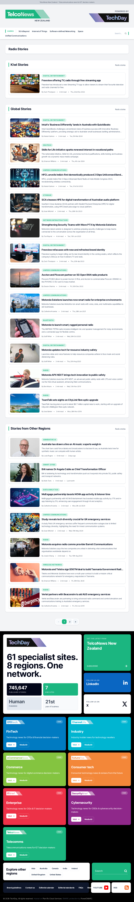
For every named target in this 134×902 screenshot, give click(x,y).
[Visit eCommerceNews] (20, 758)
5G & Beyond (24, 31)
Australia (43, 868)
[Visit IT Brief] (20, 793)
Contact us (30, 888)
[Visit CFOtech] (20, 722)
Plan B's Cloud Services (52, 898)
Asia (33, 868)
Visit (10, 745)
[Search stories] (126, 871)
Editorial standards (66, 888)
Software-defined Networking (62, 31)
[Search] (125, 33)
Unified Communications (15, 36)
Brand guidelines (14, 888)
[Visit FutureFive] (85, 758)
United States (55, 874)
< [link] (58, 621)
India (65, 868)
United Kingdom (38, 874)
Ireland (75, 868)
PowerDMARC (86, 898)
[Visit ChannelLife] (85, 722)
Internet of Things (39, 31)
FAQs (81, 888)
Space (80, 31)
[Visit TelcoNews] (20, 832)
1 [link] (64, 622)
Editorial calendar (46, 888)
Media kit (23, 745)
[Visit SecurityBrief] (85, 793)
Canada (55, 868)
